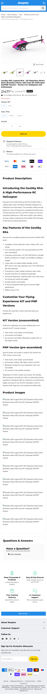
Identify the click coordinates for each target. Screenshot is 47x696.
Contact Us (23, 683)
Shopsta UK (38, 689)
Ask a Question (15, 554)
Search (6, 681)
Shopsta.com (23, 691)
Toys (20, 15)
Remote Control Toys (31, 15)
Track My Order (30, 681)
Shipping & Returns (16, 681)
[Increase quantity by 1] (20, 126)
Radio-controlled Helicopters (11, 17)
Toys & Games (12, 15)
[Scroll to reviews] (23, 89)
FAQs (39, 681)
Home (3, 15)
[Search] (43, 8)
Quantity (4, 121)
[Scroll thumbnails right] (44, 72)
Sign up (34, 659)
